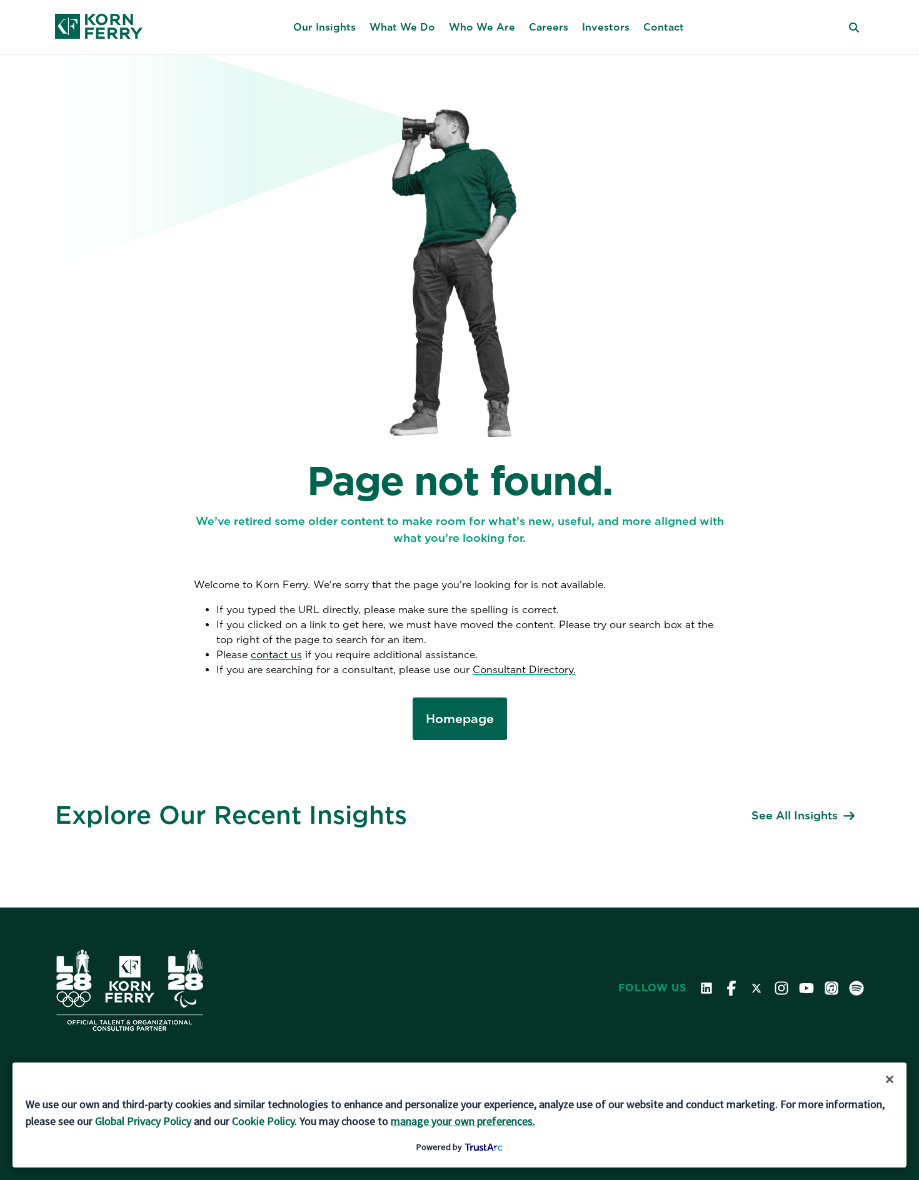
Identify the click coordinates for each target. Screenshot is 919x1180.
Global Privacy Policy (143, 1121)
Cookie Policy (263, 1121)
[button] (324, 27)
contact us (276, 655)
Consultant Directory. (524, 670)
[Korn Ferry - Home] (99, 27)
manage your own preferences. (463, 1121)
